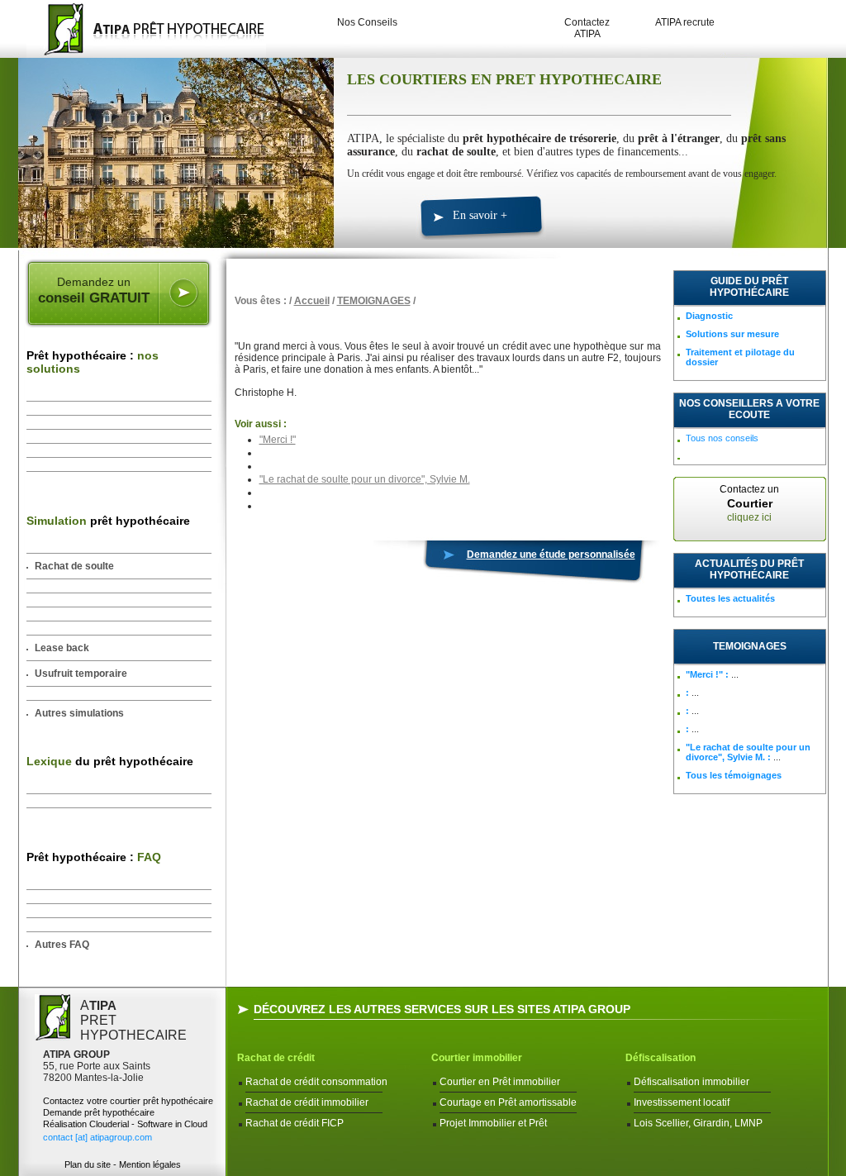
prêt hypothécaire (108, 520)
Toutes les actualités (730, 598)
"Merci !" (277, 439)
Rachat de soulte (74, 566)
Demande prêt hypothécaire (98, 1112)
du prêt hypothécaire (109, 761)
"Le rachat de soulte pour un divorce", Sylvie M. (364, 479)
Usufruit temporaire (81, 673)
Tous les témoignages (734, 775)
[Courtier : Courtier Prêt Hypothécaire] (142, 29)
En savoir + (480, 215)
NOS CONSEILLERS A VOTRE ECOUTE (749, 409)
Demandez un (94, 290)
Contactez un (749, 503)
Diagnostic (709, 316)
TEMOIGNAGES (374, 301)
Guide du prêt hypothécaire (749, 286)
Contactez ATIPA (587, 28)
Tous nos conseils (722, 438)
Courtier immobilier (476, 1058)
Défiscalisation (660, 1058)
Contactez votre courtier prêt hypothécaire (128, 1101)
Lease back (62, 648)
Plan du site (87, 1164)
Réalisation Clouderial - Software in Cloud (125, 1124)
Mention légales (150, 1164)
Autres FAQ (62, 944)
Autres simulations (79, 713)
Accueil (312, 301)
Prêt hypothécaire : (92, 362)
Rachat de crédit (276, 1058)
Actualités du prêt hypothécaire (749, 569)
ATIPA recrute (685, 22)
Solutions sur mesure (732, 334)
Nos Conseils (367, 22)
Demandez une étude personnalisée (551, 554)
